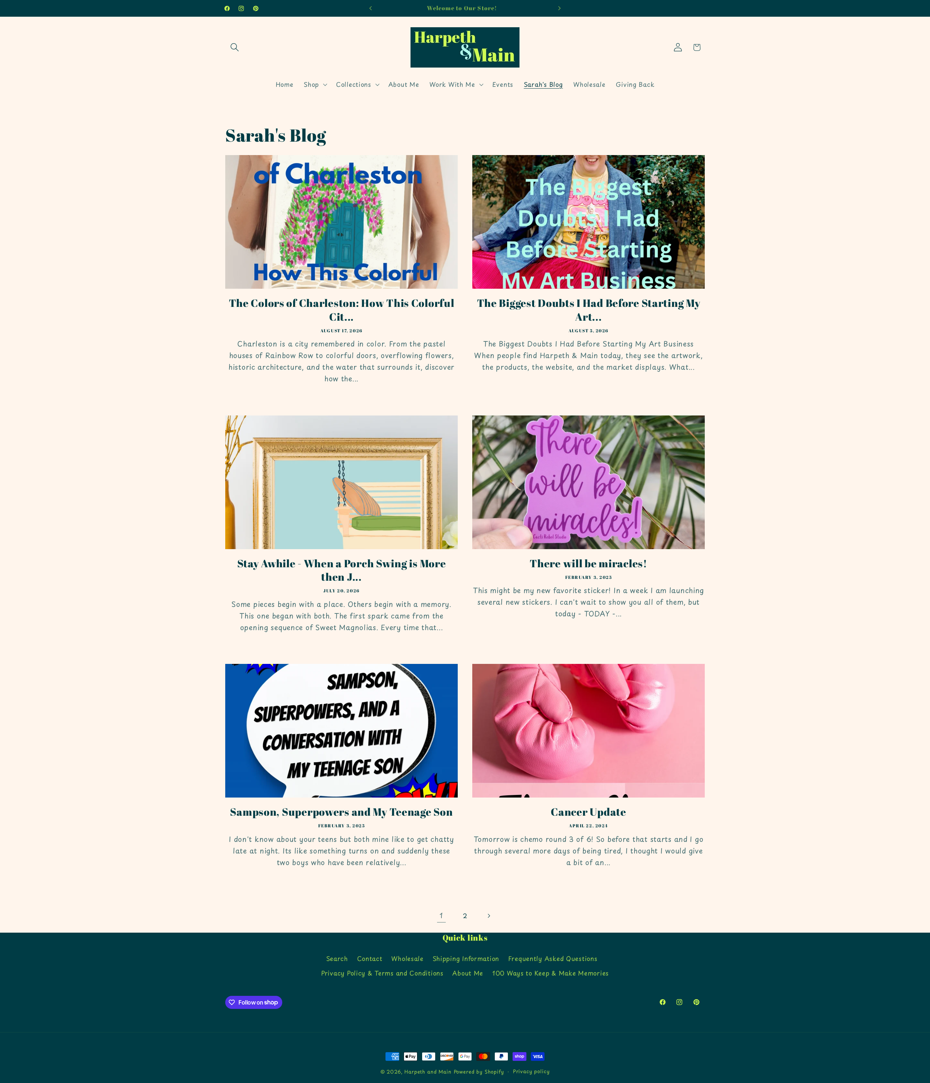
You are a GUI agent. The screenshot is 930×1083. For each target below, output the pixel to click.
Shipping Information (466, 958)
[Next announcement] (559, 8)
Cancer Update (588, 812)
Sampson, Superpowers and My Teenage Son (341, 812)
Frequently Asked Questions (553, 958)
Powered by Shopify (479, 1071)
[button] (234, 47)
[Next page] (488, 915)
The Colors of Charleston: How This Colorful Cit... (341, 309)
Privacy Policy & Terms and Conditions (382, 973)
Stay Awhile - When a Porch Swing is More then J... (341, 570)
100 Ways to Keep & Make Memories (550, 973)
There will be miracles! (588, 563)
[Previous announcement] (371, 8)
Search (337, 958)
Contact (370, 958)
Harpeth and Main (427, 1071)
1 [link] (441, 915)
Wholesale (407, 958)
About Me (467, 973)
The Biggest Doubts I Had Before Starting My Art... (588, 309)
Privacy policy (531, 1071)
